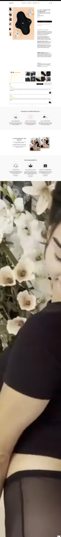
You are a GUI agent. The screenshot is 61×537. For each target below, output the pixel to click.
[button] (27, 73)
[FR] (58, 536)
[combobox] (58, 536)
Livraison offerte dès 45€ (40, 15)
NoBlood (11, 3)
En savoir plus (15, 175)
